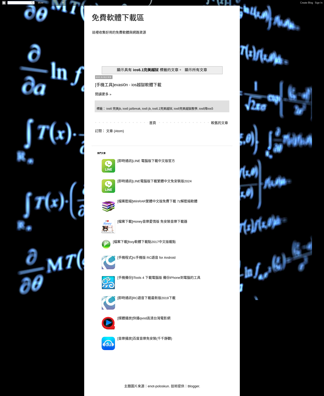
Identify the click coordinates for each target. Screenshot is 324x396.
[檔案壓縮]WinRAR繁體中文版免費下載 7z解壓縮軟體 (157, 201)
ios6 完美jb (113, 108)
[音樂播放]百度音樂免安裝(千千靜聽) (144, 338)
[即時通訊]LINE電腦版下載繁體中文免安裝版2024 (154, 181)
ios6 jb (146, 108)
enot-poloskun (158, 386)
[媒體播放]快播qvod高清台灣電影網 (143, 318)
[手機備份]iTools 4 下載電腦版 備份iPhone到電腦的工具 (158, 278)
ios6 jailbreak (131, 108)
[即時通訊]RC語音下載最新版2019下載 (146, 298)
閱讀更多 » (103, 94)
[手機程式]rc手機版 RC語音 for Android (146, 257)
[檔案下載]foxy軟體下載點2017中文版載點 (144, 242)
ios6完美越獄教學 (185, 108)
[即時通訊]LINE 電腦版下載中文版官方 (146, 161)
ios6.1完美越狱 (162, 108)
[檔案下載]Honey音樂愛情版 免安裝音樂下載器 (152, 221)
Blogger (193, 386)
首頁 (152, 123)
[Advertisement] (165, 48)
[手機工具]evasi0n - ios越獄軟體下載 (128, 84)
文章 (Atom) (115, 131)
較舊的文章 (219, 123)
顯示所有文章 (196, 70)
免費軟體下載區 (118, 18)
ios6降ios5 (206, 108)
